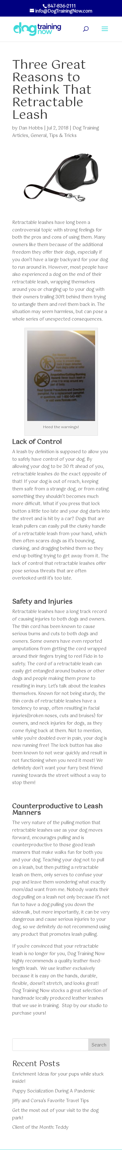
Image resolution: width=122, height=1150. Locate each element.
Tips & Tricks (63, 135)
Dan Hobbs (31, 128)
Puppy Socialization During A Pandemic (53, 1091)
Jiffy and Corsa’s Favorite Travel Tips (50, 1101)
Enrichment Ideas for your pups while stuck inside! (58, 1078)
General (39, 135)
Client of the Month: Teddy (40, 1127)
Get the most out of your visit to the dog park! (55, 1114)
